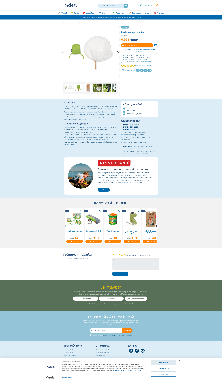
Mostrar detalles (67, 377)
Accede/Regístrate (147, 5)
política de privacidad (109, 335)
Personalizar (162, 368)
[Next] (118, 52)
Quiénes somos (68, 349)
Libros (104, 13)
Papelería (119, 13)
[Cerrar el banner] (179, 360)
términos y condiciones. (125, 335)
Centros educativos (140, 13)
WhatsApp (87, 298)
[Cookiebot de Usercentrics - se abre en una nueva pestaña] (50, 377)
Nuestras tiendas (69, 352)
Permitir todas (163, 362)
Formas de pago (101, 355)
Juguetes (90, 13)
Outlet (65, 13)
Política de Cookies (119, 370)
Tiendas (160, 13)
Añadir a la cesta (131, 45)
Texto (77, 13)
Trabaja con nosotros (70, 355)
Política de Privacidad (134, 370)
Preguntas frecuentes (102, 352)
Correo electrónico (137, 298)
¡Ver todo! (103, 190)
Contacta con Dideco (102, 349)
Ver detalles (139, 51)
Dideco (65, 23)
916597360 (112, 298)
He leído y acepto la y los (112, 335)
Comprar (76, 241)
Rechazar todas (163, 374)
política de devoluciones (143, 61)
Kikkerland (131, 129)
